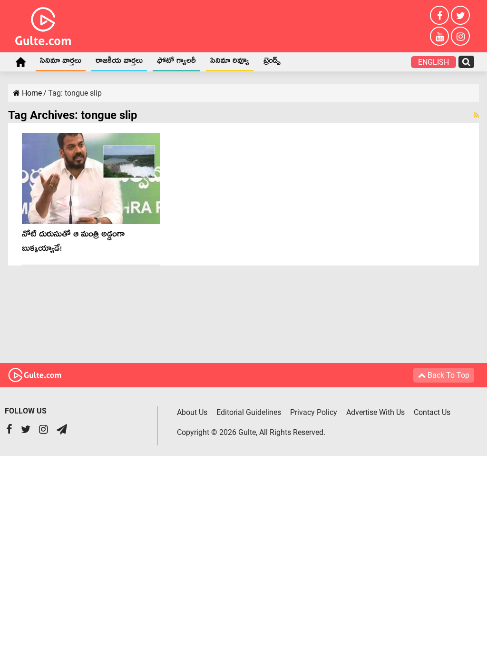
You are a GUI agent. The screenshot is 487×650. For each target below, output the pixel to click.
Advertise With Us (375, 412)
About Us (192, 412)
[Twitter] (460, 15)
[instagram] (460, 36)
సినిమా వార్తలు (60, 62)
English (433, 62)
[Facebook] (439, 15)
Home (20, 61)
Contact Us (432, 412)
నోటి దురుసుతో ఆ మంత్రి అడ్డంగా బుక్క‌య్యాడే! (73, 243)
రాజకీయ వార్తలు (119, 62)
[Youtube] (439, 36)
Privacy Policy (313, 412)
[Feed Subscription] (476, 115)
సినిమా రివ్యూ (229, 62)
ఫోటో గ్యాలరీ (176, 62)
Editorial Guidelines (248, 412)
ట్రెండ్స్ (272, 62)
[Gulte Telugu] (43, 24)
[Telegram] (61, 430)
